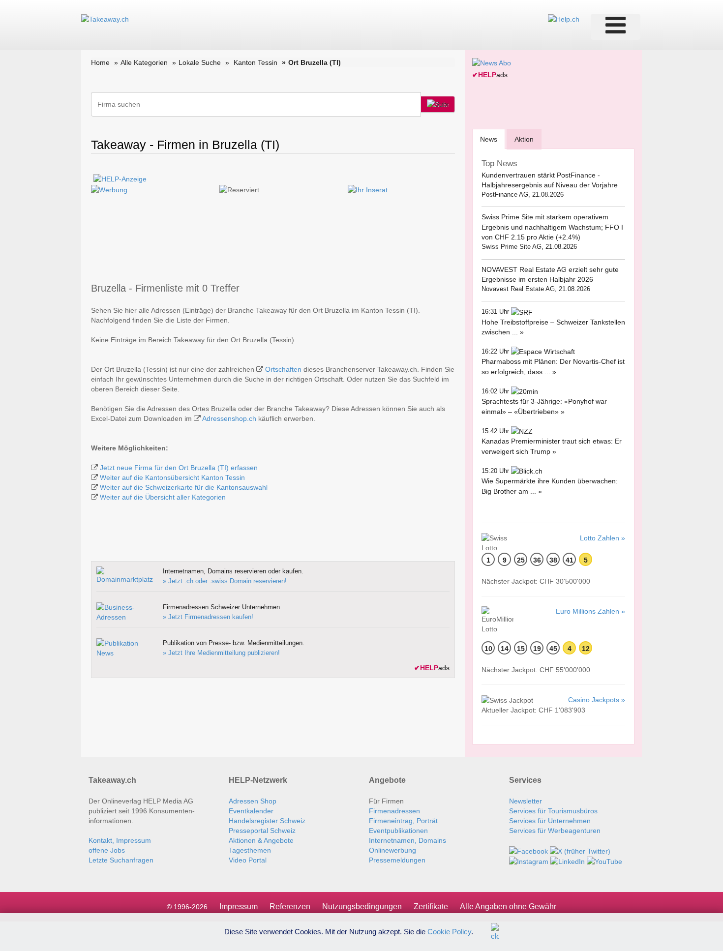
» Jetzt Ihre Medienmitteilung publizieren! (221, 652)
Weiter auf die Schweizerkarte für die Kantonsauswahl (184, 487)
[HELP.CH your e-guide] (563, 19)
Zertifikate (431, 906)
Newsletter (525, 801)
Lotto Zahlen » (602, 538)
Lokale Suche (200, 62)
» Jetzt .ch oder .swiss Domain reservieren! (225, 581)
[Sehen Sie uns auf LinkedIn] (567, 861)
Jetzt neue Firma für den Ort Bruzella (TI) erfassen (179, 468)
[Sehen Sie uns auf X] (580, 850)
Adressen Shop (252, 801)
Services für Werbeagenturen (555, 830)
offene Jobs (107, 850)
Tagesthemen (250, 850)
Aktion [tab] (524, 139)
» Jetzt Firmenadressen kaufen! (208, 617)
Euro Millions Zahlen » (590, 611)
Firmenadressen (394, 811)
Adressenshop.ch (229, 418)
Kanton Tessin (255, 62)
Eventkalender (251, 811)
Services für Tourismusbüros (553, 811)
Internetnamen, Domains (407, 840)
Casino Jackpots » (596, 700)
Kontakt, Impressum (120, 840)
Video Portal (248, 860)
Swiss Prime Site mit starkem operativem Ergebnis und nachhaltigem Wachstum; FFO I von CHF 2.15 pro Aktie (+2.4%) (552, 227)
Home (100, 62)
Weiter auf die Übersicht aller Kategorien (163, 497)
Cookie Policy (449, 931)
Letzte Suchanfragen (121, 860)
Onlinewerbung (392, 850)
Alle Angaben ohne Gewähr (508, 906)
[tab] (488, 139)
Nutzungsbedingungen (362, 906)
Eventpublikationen (398, 830)
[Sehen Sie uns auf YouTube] (604, 861)
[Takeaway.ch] (105, 19)
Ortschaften (283, 369)
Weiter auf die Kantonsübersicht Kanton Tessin (172, 477)
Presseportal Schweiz (262, 830)
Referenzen (290, 906)
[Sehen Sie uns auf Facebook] (528, 850)
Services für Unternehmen (550, 821)
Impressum (238, 906)
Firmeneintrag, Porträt (403, 821)
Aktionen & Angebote (261, 840)
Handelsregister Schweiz (267, 821)
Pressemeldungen (397, 860)
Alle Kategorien (144, 62)
